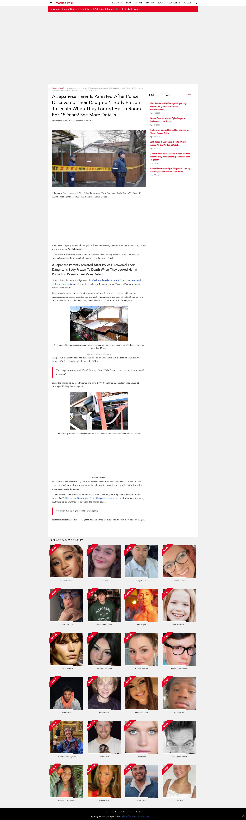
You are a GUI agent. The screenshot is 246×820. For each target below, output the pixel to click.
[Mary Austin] (104, 709)
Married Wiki (64, 2)
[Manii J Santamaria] (179, 665)
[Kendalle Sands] (66, 577)
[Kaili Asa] (179, 797)
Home (54, 88)
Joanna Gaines (69, 9)
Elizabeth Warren (132, 9)
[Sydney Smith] (104, 797)
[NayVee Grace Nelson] (66, 797)
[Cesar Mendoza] (66, 621)
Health (161, 3)
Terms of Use (143, 816)
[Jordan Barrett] (66, 665)
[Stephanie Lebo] (141, 709)
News (128, 3)
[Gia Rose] (104, 577)
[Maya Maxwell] (179, 621)
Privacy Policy (126, 816)
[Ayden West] (179, 709)
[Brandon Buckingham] (66, 753)
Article (138, 3)
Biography (117, 3)
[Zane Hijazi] (141, 797)
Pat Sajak (99, 9)
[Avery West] (66, 709)
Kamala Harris (113, 9)
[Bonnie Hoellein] (141, 665)
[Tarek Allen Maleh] (104, 621)
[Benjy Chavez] (141, 577)
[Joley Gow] (141, 753)
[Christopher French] (179, 753)
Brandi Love (86, 9)
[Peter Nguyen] (141, 621)
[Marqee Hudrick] (179, 577)
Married (150, 3)
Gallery (188, 3)
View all (189, 95)
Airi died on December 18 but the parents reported (91, 498)
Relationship (174, 3)
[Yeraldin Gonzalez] (104, 665)
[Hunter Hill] (104, 753)
